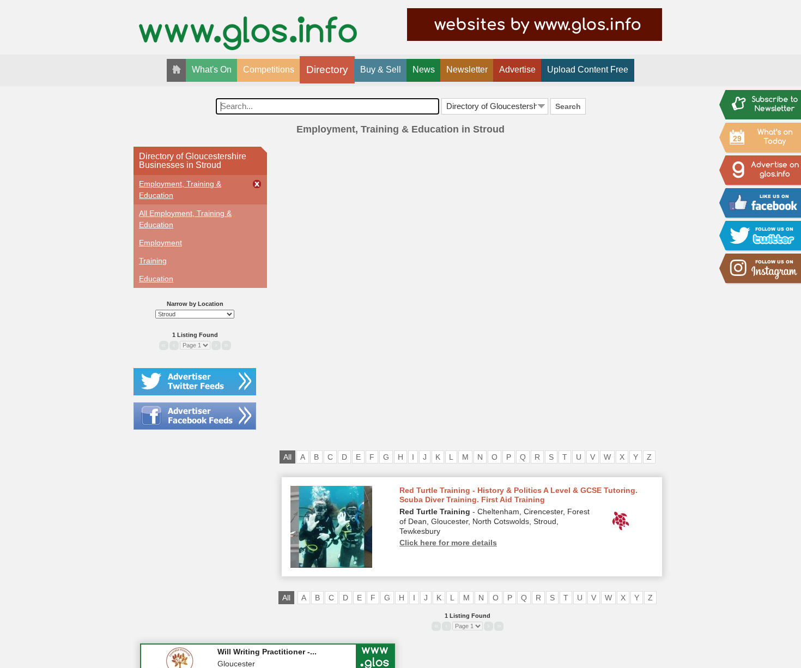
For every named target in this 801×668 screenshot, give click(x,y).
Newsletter (467, 69)
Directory (327, 69)
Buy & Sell (380, 69)
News (423, 69)
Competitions (268, 69)
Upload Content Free (587, 69)
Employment (160, 242)
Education (156, 278)
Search (568, 106)
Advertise (517, 69)
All (287, 457)
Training (153, 260)
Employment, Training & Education (180, 189)
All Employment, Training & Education (185, 219)
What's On (212, 69)
